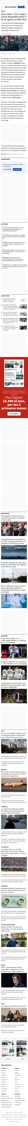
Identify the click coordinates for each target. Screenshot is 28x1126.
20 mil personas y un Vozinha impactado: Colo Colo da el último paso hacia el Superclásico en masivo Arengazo (13, 852)
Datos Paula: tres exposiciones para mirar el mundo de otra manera (12, 1031)
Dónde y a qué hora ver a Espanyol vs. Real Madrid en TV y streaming (14, 663)
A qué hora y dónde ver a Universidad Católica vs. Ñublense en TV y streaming (13, 640)
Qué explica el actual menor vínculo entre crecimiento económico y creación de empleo (13, 801)
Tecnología (4, 886)
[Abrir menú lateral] (2, 7)
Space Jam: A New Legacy (18, 154)
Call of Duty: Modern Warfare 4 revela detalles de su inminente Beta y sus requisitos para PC (13, 912)
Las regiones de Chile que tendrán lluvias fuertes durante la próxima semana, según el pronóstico (11, 328)
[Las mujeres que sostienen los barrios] (14, 1015)
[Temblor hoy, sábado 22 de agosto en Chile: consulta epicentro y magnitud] (23, 300)
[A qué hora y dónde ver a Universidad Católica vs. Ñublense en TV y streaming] (14, 651)
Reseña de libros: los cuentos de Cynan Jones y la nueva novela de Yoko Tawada (12, 929)
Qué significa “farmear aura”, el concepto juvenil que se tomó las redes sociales (13, 518)
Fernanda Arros (7, 34)
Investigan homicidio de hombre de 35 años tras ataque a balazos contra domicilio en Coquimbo (13, 244)
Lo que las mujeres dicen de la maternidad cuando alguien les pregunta (12, 1026)
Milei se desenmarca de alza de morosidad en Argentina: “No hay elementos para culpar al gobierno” (13, 969)
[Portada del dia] (14, 386)
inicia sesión (7, 169)
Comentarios (12, 53)
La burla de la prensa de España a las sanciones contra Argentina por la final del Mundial (14, 880)
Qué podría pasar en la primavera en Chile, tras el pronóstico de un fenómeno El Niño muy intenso (13, 541)
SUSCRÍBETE (14, 414)
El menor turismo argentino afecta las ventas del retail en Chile (13, 796)
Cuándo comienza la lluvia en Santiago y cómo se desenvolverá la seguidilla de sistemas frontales (13, 833)
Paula (2, 1004)
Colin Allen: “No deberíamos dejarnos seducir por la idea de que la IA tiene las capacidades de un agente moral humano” (11, 307)
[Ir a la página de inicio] (11, 7)
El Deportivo (5, 847)
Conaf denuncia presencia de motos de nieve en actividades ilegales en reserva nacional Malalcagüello (14, 252)
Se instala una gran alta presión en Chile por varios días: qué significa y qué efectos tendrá (14, 565)
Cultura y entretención (8, 924)
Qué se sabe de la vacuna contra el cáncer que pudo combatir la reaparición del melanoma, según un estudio (13, 589)
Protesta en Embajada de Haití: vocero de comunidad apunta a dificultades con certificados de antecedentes (13, 229)
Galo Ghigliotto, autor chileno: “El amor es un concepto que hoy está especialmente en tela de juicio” (13, 951)
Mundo (3, 965)
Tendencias (4, 806)
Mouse (3, 11)
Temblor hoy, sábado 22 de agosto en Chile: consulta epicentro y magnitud (9, 300)
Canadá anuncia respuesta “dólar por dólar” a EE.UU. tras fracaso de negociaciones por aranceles (13, 992)
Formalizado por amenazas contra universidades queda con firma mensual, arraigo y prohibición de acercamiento (12, 259)
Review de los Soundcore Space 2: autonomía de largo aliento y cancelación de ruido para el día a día (13, 918)
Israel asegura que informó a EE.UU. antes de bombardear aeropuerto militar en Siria (13, 998)
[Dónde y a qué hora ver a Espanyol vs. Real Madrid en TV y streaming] (14, 672)
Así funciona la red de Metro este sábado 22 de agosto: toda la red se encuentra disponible (13, 685)
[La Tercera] (7, 1057)
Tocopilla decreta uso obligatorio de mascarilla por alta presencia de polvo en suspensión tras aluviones (14, 266)
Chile (2, 731)
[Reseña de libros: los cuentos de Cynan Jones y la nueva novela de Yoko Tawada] (14, 940)
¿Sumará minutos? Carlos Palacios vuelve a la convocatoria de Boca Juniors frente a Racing (13, 875)
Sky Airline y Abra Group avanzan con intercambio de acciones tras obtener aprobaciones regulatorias (14, 774)
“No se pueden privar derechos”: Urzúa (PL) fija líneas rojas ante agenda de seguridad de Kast (13, 237)
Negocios (4, 769)
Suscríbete (18, 169)
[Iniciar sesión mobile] (26, 7)
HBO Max (9, 154)
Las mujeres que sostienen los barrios (13, 1006)
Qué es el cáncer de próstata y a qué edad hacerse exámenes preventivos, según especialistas (11, 314)
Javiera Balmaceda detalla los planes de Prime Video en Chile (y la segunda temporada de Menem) (13, 958)
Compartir (5, 53)
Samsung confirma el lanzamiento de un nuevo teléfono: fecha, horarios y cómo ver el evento (13, 890)
